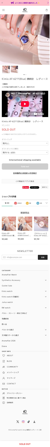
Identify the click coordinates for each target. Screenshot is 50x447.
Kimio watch (7, 291)
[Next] (47, 39)
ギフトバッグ (7, 139)
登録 (42, 257)
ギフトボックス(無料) (10, 148)
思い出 (4, 324)
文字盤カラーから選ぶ (10, 335)
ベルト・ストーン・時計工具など (14, 313)
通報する (44, 187)
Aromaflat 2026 (9, 340)
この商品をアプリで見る (25, 181)
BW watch (6, 307)
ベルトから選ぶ (8, 329)
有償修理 (5, 318)
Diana (4, 346)
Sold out (25, 166)
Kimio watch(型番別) (10, 296)
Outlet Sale (7, 285)
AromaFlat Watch (9, 274)
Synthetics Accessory (11, 280)
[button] (3, 10)
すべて (7, 203)
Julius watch (7, 302)
